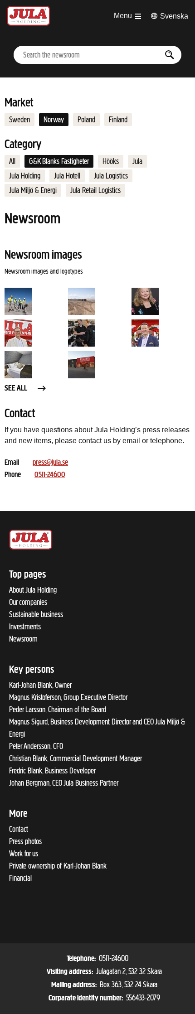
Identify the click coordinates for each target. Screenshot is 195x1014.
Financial (20, 878)
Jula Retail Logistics (95, 190)
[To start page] (28, 15)
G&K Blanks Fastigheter (59, 161)
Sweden (19, 120)
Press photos (25, 841)
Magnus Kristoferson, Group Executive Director (68, 697)
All (12, 161)
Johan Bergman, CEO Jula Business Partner (63, 783)
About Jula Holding (33, 590)
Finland (118, 120)
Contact (18, 829)
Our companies (28, 602)
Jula (137, 161)
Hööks (110, 161)
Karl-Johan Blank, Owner (40, 685)
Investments (25, 627)
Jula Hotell (67, 176)
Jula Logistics (111, 176)
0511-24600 (49, 475)
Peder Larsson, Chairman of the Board (57, 709)
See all (16, 389)
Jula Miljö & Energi (33, 190)
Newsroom (23, 639)
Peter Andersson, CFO (36, 746)
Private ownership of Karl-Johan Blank (58, 866)
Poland (86, 120)
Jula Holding (24, 176)
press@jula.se (50, 463)
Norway (54, 120)
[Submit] (169, 55)
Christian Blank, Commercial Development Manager (75, 758)
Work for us (23, 854)
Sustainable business (36, 614)
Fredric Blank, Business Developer (52, 771)
